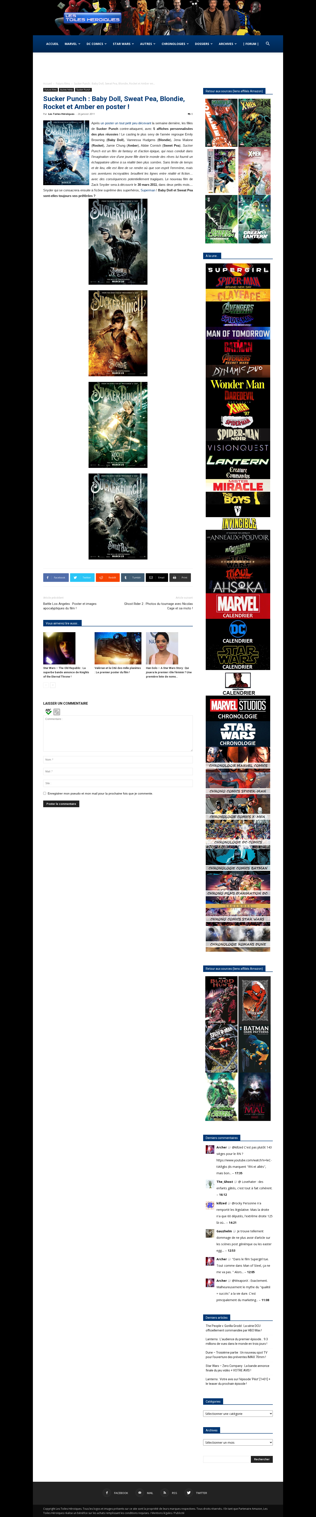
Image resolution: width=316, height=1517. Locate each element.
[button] (267, 44)
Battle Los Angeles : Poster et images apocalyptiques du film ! (70, 606)
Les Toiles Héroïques (61, 113)
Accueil (52, 44)
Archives (226, 44)
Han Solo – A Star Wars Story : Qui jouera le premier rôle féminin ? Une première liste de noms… (169, 672)
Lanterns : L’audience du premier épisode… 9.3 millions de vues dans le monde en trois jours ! (237, 1341)
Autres (146, 44)
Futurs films (63, 83)
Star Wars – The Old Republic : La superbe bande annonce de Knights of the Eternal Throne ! (66, 672)
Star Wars (121, 44)
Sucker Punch (83, 89)
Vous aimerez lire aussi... (62, 623)
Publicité (179, 1513)
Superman (148, 190)
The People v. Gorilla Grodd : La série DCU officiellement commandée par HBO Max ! (234, 1328)
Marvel (71, 44)
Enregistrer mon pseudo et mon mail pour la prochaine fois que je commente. (100, 793)
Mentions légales (162, 1513)
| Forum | (251, 44)
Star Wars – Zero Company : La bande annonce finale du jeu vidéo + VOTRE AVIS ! (237, 1368)
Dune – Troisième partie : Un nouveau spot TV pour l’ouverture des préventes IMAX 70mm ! (236, 1355)
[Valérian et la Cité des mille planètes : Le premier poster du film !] (118, 648)
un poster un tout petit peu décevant (126, 123)
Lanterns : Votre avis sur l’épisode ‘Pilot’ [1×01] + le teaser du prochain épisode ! (238, 1381)
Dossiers (202, 44)
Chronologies (173, 44)
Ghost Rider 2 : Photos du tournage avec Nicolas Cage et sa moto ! (158, 606)
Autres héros (66, 89)
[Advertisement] (158, 67)
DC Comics (95, 44)
